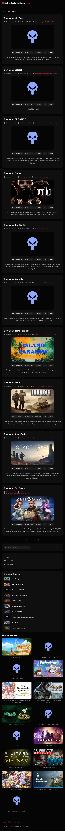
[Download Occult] (32, 192)
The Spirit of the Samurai (20, 595)
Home (4, 11)
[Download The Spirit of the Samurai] (7, 595)
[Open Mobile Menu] (60, 3)
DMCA (10, 822)
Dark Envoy (15, 579)
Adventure (41, 177)
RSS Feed (10, 564)
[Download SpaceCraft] (32, 453)
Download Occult (12, 173)
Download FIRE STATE (15, 119)
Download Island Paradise (16, 331)
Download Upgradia (14, 279)
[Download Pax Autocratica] (7, 611)
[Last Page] (38, 539)
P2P (15, 22)
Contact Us (17, 822)
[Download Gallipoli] (32, 88)
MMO (44, 22)
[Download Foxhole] (32, 401)
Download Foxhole (13, 382)
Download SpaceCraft (15, 434)
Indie (41, 22)
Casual (37, 22)
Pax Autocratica (17, 611)
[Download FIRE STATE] (32, 138)
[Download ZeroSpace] (32, 508)
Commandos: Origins (18, 628)
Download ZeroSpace (14, 488)
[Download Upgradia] (32, 297)
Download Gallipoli (13, 70)
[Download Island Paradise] (32, 349)
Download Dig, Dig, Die (15, 225)
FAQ (8, 557)
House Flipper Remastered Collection (23, 617)
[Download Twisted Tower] (7, 600)
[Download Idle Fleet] (32, 37)
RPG (48, 22)
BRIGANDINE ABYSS (18, 590)
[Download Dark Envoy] (7, 579)
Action (37, 73)
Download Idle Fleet (13, 18)
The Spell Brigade (17, 584)
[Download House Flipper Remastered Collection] (7, 617)
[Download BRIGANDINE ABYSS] (7, 590)
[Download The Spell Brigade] (7, 584)
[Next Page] (35, 539)
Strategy (55, 73)
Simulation (52, 22)
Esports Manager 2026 (19, 606)
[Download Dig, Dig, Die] (32, 243)
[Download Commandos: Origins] (7, 628)
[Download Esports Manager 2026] (7, 606)
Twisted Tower (16, 601)
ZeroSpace (15, 622)
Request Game (11, 561)
